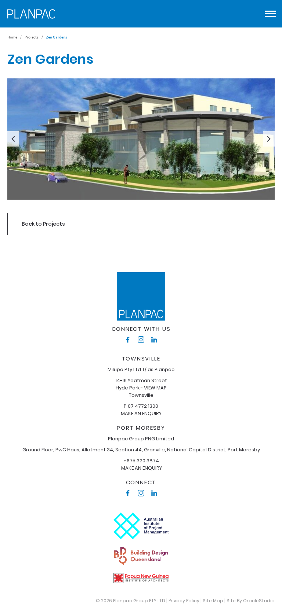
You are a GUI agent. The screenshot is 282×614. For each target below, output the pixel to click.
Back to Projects (43, 224)
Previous (13, 139)
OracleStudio (259, 601)
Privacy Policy (184, 601)
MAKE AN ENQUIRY (141, 413)
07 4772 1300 (143, 406)
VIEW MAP (155, 387)
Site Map (213, 601)
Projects (32, 37)
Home (12, 37)
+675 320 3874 (141, 460)
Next (269, 139)
